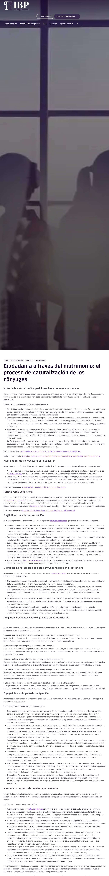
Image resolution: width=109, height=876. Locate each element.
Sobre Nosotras (11, 24)
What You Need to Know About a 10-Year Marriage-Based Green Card (48, 511)
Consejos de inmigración (14, 360)
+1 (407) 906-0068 (45, 16)
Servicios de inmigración (30, 24)
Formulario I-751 (36, 506)
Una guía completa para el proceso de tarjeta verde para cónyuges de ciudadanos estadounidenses (61, 456)
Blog (44, 24)
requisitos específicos (58, 521)
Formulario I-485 (15, 474)
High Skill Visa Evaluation (65, 16)
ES (77, 24)
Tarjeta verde (40, 360)
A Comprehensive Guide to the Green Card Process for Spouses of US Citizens (51, 451)
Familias (29, 360)
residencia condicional (15, 500)
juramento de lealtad (32, 560)
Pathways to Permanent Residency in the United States (44, 487)
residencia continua (35, 809)
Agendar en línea (66, 24)
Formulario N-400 (59, 573)
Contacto (53, 24)
